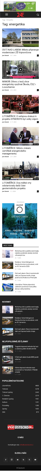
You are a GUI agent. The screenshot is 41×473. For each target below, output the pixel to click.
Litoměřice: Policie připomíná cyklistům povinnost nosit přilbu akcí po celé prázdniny (26, 287)
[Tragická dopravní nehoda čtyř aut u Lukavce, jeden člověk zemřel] (7, 349)
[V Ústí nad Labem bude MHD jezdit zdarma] (7, 360)
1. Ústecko (6, 46)
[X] (29, 460)
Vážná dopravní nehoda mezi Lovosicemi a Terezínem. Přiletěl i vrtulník (26, 370)
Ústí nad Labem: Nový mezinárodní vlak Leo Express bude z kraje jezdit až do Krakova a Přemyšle (27, 275)
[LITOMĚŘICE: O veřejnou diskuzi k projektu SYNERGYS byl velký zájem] (20, 104)
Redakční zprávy (7, 78)
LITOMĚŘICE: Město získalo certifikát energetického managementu (16, 151)
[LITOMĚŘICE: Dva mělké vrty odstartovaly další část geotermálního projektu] (20, 171)
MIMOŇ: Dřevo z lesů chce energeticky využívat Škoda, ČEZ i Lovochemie (19, 84)
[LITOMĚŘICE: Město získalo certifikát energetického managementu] (20, 136)
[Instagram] (12, 459)
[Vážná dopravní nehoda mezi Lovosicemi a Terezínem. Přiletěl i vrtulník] (7, 370)
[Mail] (17, 460)
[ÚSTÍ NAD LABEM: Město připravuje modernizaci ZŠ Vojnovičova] (20, 37)
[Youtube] (35, 460)
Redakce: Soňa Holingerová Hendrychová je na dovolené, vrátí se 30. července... (26, 320)
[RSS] (23, 460)
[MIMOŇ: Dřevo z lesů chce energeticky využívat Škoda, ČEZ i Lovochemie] (20, 69)
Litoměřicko (6, 112)
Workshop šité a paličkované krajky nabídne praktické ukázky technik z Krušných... (27, 309)
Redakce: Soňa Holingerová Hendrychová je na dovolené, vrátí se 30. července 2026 (26, 264)
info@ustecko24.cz (26, 445)
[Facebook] (6, 460)
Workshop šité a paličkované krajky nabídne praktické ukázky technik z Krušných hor (27, 253)
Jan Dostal (5, 55)
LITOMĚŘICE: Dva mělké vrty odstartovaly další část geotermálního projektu (16, 186)
